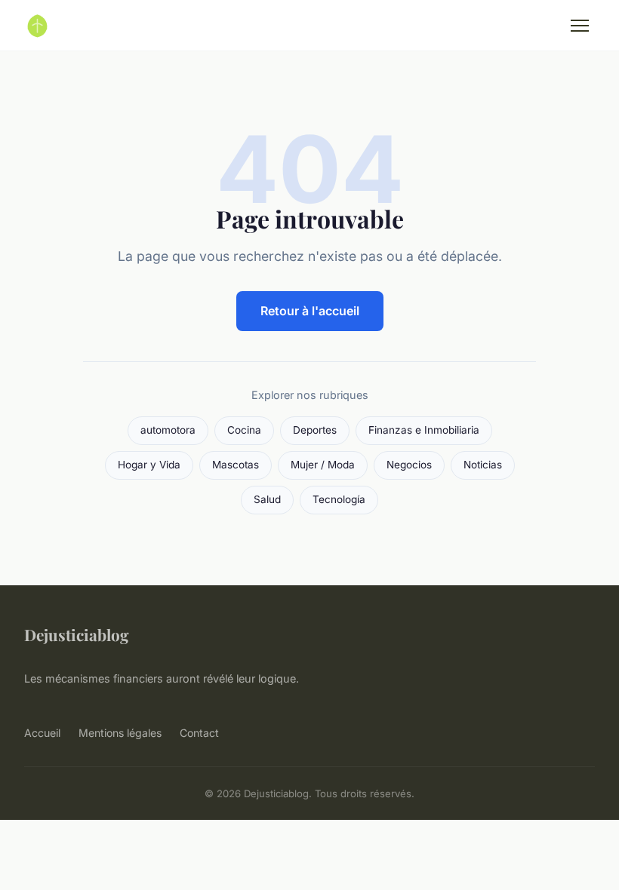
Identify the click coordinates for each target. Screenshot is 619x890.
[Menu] (580, 26)
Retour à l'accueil (309, 310)
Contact (199, 732)
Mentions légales (120, 732)
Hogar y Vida (149, 465)
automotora (168, 430)
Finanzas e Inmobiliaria (423, 430)
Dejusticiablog (76, 634)
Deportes (315, 430)
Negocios (409, 465)
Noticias (482, 465)
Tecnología (339, 499)
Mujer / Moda (323, 465)
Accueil (42, 732)
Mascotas (235, 465)
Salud (267, 499)
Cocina (244, 430)
